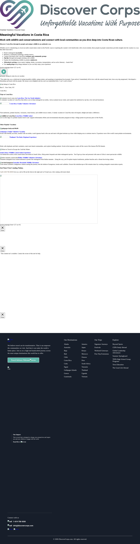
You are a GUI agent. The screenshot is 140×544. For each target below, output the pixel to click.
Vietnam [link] (84, 377)
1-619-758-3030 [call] (19, 522)
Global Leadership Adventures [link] (119, 352)
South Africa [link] (86, 364)
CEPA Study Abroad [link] (120, 347)
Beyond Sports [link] (118, 344)
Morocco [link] (85, 354)
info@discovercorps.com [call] (23, 526)
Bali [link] (65, 354)
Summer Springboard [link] (120, 356)
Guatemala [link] (67, 377)
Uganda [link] (84, 373)
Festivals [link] (97, 347)
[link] (10, 529)
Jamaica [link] (84, 344)
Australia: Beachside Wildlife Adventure (26, 162)
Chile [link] (66, 357)
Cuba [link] (66, 364)
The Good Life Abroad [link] (120, 368)
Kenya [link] (84, 351)
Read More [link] (16, 442)
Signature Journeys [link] (101, 344)
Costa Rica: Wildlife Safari (23, 116)
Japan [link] (84, 347)
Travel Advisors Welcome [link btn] (20, 360)
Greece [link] (66, 373)
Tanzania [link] (85, 367)
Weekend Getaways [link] (101, 351)
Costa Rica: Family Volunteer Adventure (23, 104)
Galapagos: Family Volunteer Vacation (12, 131)
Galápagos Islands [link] (70, 370)
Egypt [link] (66, 367)
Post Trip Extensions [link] (101, 354)
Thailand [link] (85, 370)
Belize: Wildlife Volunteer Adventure (30, 157)
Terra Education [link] (118, 365)
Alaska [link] (66, 344)
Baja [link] (65, 351)
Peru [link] (83, 360)
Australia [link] (67, 347)
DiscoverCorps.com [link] (66, 539)
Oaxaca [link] (84, 357)
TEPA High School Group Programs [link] (122, 360)
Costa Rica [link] (68, 360)
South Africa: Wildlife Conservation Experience (15, 152)
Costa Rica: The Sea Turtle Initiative (28, 98)
